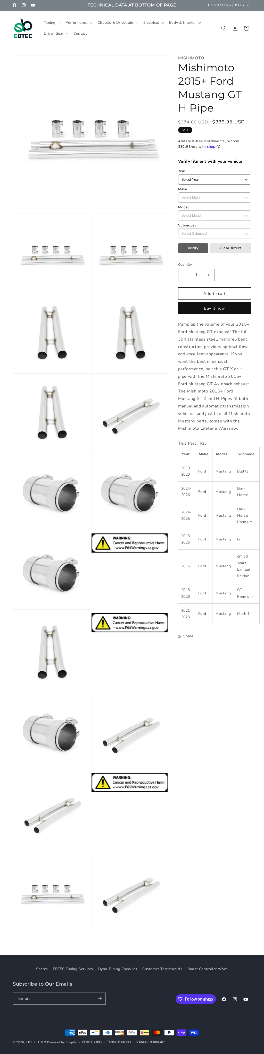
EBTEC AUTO (36, 1042)
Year (181, 171)
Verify (193, 248)
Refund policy (92, 1042)
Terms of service (119, 1042)
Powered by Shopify (62, 1042)
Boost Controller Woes (207, 968)
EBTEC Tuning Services (73, 968)
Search (42, 968)
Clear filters (231, 248)
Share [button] (188, 636)
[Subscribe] (99, 999)
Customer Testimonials (162, 968)
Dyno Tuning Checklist (117, 968)
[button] (52, 22)
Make (182, 189)
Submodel (187, 225)
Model (183, 207)
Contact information (150, 1042)
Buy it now (214, 308)
